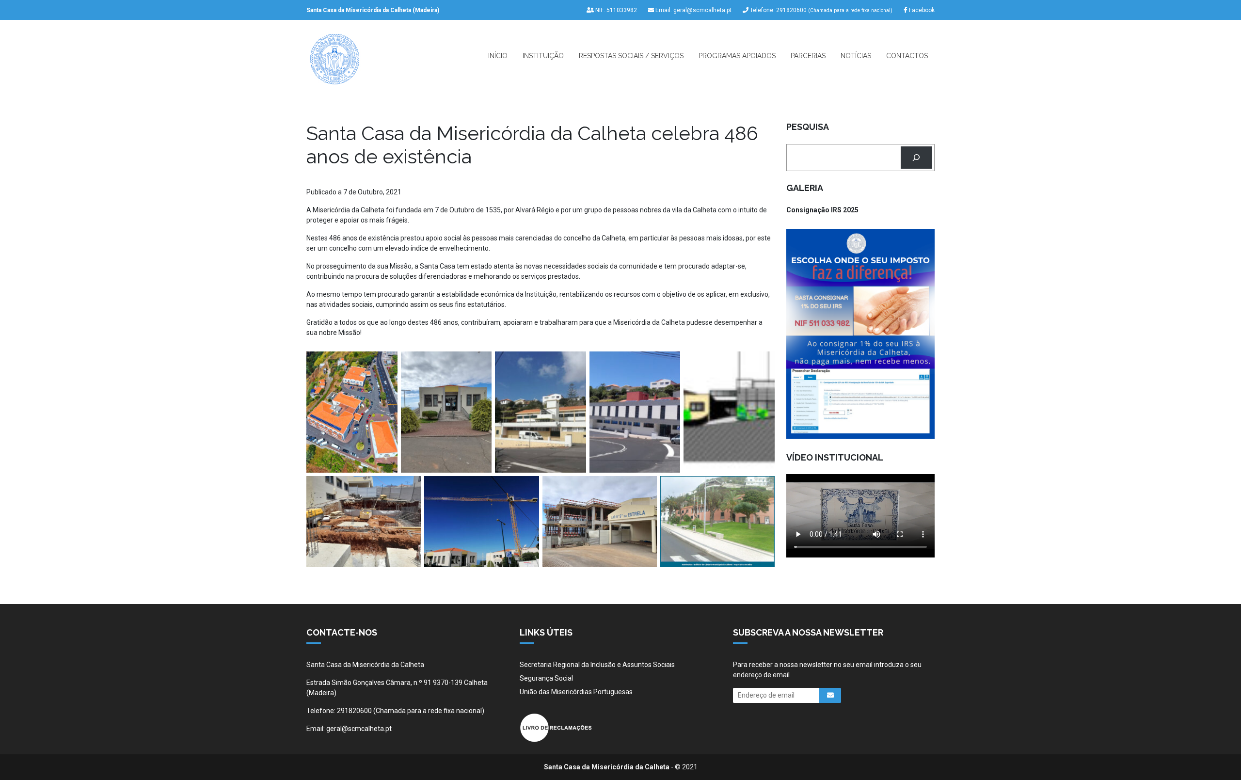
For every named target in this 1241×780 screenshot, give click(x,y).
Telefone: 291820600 (820, 10)
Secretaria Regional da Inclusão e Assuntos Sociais (597, 665)
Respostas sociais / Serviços (631, 56)
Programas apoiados (737, 56)
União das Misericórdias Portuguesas (576, 692)
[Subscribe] (830, 695)
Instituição (543, 56)
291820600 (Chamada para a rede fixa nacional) (410, 711)
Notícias (856, 56)
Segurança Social (546, 678)
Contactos (907, 56)
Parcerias (808, 56)
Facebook (921, 10)
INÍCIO (498, 56)
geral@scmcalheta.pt (359, 728)
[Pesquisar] (916, 157)
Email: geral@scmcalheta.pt (693, 10)
